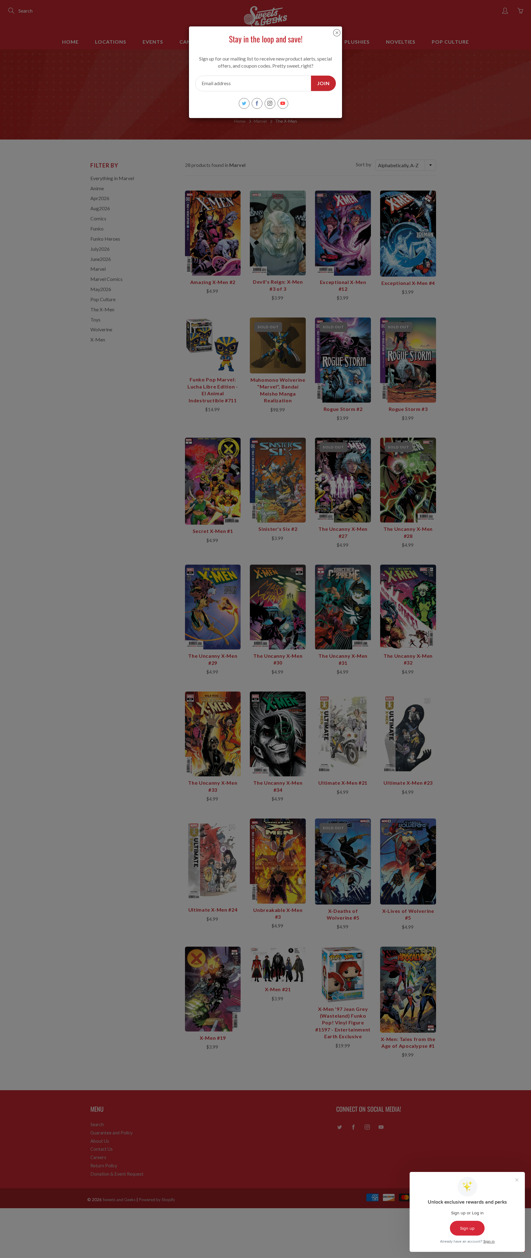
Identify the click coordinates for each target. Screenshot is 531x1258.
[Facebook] (257, 103)
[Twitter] (244, 103)
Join (323, 83)
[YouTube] (282, 103)
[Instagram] (270, 103)
